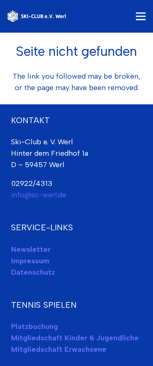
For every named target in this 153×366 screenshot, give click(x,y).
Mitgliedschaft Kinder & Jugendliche (75, 337)
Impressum (30, 260)
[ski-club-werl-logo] (37, 16)
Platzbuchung (34, 326)
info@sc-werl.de (38, 194)
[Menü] (141, 16)
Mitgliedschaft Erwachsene (58, 349)
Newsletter (31, 249)
